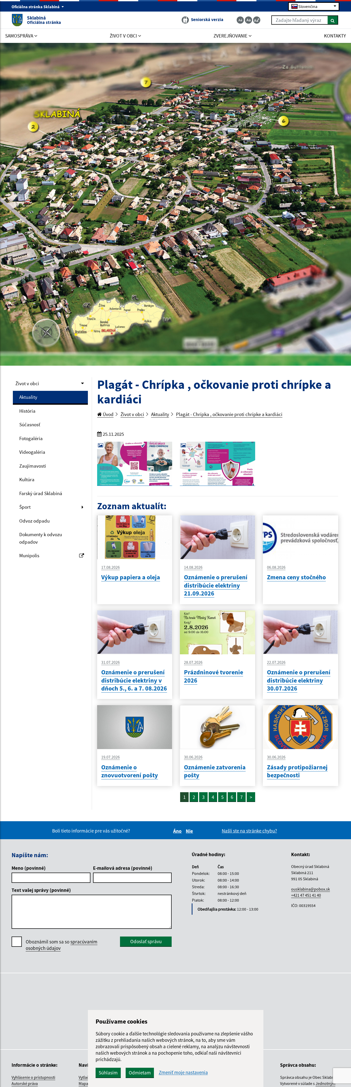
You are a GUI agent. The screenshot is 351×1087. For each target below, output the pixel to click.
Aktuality (28, 397)
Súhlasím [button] (108, 1073)
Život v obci (27, 383)
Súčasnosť (29, 424)
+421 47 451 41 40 (306, 895)
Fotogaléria (31, 438)
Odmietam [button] (140, 1073)
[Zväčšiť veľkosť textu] (256, 20)
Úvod (108, 414)
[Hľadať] (333, 20)
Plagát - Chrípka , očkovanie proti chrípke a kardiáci (229, 414)
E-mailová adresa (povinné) (122, 868)
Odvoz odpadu (34, 521)
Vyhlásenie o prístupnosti (33, 1077)
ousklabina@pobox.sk (310, 889)
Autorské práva (25, 1083)
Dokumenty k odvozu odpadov (40, 538)
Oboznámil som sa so (61, 945)
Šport (25, 507)
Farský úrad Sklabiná (40, 493)
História (27, 411)
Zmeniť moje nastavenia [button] (183, 1072)
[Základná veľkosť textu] (248, 20)
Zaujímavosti (32, 466)
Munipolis (29, 555)
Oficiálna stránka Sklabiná (36, 6)
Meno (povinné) (29, 868)
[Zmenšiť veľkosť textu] (240, 20)
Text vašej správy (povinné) (41, 890)
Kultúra (26, 479)
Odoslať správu (146, 941)
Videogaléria (32, 452)
